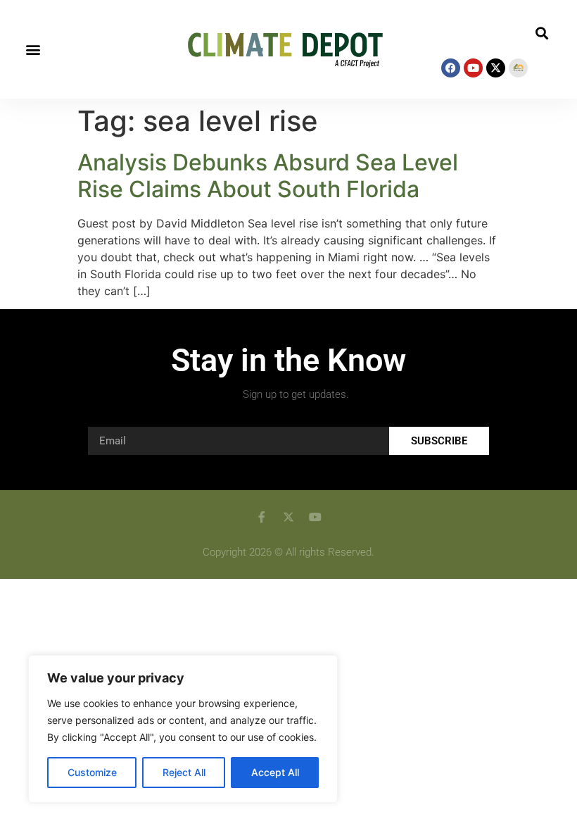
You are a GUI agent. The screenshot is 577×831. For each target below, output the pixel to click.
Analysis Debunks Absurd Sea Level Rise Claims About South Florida (267, 176)
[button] (32, 49)
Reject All (184, 772)
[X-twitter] (495, 67)
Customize (92, 772)
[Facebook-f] (261, 517)
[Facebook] (450, 67)
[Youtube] (473, 67)
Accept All (275, 772)
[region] (183, 729)
